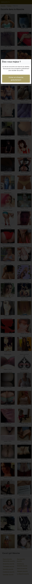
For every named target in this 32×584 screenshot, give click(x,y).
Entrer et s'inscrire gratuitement (16, 78)
